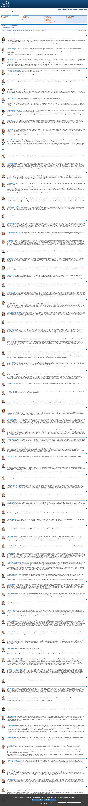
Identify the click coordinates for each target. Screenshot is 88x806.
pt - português (80, 9)
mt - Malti (76, 9)
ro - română (81, 9)
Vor (9, 11)
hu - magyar (75, 9)
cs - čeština (60, 9)
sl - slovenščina (84, 9)
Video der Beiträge (83, 30)
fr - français (68, 9)
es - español (59, 9)
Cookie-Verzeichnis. (44, 803)
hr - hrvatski (70, 9)
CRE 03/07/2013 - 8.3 (48, 20)
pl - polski (79, 9)
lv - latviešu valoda (73, 9)
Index (3, 11)
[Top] (86, 35)
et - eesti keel (64, 9)
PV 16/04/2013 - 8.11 (48, 17)
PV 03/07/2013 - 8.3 (48, 19)
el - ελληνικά (65, 9)
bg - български (58, 9)
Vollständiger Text (16, 11)
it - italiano (71, 9)
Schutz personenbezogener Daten (64, 802)
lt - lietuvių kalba (74, 9)
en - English (66, 9)
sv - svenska (86, 9)
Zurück (7, 11)
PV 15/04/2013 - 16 (26, 17)
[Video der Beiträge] (3, 42)
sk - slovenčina (82, 9)
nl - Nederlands (77, 9)
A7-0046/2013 (3, 17)
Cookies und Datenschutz (76, 802)
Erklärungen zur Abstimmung (50, 18)
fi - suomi (85, 9)
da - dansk (62, 9)
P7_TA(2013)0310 (69, 17)
